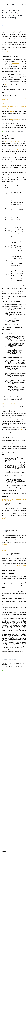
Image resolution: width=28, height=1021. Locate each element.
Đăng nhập (3, 383)
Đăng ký (6, 383)
